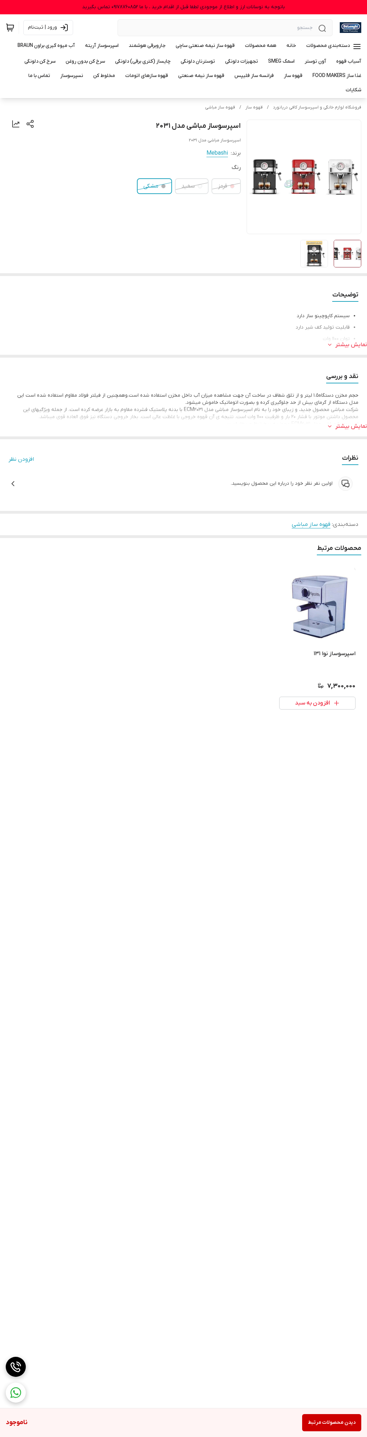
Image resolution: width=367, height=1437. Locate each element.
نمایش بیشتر (351, 344)
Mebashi (217, 153)
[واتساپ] (16, 1393)
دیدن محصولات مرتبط (332, 1422)
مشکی (150, 186)
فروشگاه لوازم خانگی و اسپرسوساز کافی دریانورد (317, 107)
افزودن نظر (21, 459)
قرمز (222, 186)
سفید (188, 186)
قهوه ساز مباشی (220, 107)
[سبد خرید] (10, 27)
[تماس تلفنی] (16, 1367)
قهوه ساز (254, 107)
